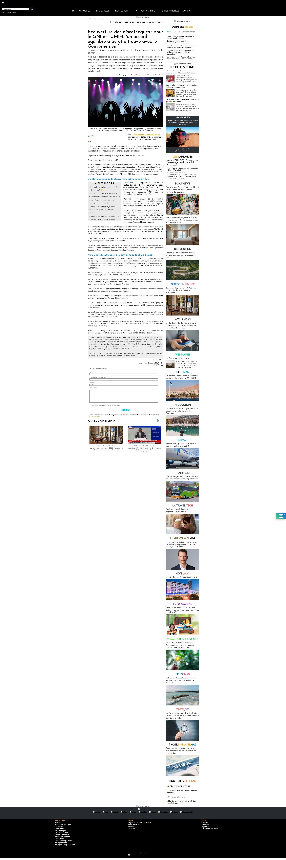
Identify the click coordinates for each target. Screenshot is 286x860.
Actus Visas (183, 319)
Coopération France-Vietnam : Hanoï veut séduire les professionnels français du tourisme (182, 189)
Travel (182, 709)
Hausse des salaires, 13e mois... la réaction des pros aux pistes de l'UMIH (103, 210)
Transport (182, 473)
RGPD (131, 827)
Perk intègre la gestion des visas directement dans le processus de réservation (181, 750)
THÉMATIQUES (103, 11)
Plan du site (133, 825)
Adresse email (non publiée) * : (98, 377)
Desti (182, 372)
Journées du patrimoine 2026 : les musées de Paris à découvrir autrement (106, 449)
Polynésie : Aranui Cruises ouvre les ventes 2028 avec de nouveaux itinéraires (181, 680)
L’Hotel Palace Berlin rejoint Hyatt (181, 577)
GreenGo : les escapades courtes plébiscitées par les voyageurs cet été (181, 255)
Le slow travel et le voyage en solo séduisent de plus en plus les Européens (181, 52)
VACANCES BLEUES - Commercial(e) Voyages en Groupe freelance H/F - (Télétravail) (182, 162)
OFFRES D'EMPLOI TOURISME (176, 165)
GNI (155, 363)
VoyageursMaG (61, 843)
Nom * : (91, 372)
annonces (182, 157)
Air (182, 440)
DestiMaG (59, 829)
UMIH (160, 363)
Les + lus (177, 32)
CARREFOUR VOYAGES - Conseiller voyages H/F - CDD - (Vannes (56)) (181, 176)
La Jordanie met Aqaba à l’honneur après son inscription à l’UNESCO (181, 58)
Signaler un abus (94, 416)
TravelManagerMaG (64, 841)
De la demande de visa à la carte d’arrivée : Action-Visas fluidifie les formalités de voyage (181, 325)
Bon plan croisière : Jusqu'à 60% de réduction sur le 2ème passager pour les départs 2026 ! (182, 220)
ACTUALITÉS (85, 11)
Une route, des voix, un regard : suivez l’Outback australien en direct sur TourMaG (182, 123)
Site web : (92, 382)
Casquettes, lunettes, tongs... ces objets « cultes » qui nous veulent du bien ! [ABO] (182, 610)
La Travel (182, 506)
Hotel (183, 574)
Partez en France (98, 19)
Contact (204, 823)
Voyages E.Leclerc (176, 797)
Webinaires (182, 355)
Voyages (182, 639)
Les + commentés (188, 32)
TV (135, 11)
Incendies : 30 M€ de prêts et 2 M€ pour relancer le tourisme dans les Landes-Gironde (144, 450)
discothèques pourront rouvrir (146, 135)
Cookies (131, 829)
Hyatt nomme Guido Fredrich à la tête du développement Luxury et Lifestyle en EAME (181, 544)
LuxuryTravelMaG (62, 835)
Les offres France (182, 67)
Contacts (188, 11)
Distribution (182, 249)
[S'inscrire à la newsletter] (281, 516)
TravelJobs (59, 839)
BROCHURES (183, 781)
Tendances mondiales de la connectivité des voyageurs (178, 42)
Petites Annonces (170, 11)
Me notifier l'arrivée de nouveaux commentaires (106, 405)
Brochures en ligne (63, 825)
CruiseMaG (59, 827)
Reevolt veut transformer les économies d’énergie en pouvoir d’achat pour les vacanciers (180, 645)
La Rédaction (134, 75)
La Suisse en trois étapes (177, 358)
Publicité (205, 825)
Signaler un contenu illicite (139, 823)
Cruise (183, 674)
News (169, 32)
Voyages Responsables (65, 845)
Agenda (205, 827)
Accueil (89, 19)
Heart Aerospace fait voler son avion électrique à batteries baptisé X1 (182, 47)
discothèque (148, 363)
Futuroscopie (182, 604)
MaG (182, 538)
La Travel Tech (61, 833)
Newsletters (122, 11)
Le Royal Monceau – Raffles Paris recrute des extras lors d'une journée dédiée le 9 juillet (182, 715)
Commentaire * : (94, 388)
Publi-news (182, 184)
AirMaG (58, 823)
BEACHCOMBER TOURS (179, 787)
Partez (182, 284)
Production (183, 405)
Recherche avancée (9, 12)
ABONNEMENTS (149, 11)
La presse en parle (209, 829)
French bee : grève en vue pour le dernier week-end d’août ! (105, 22)
